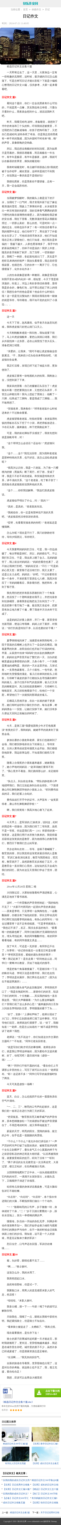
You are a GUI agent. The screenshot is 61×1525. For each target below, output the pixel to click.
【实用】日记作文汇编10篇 (16, 1489)
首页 (25, 9)
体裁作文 (36, 9)
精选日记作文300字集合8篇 (45, 1480)
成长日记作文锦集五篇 (14, 1502)
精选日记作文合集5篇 (20, 1512)
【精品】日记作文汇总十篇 (45, 1489)
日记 (47, 9)
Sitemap (54, 1521)
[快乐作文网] (30, 4)
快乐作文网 (21, 1521)
